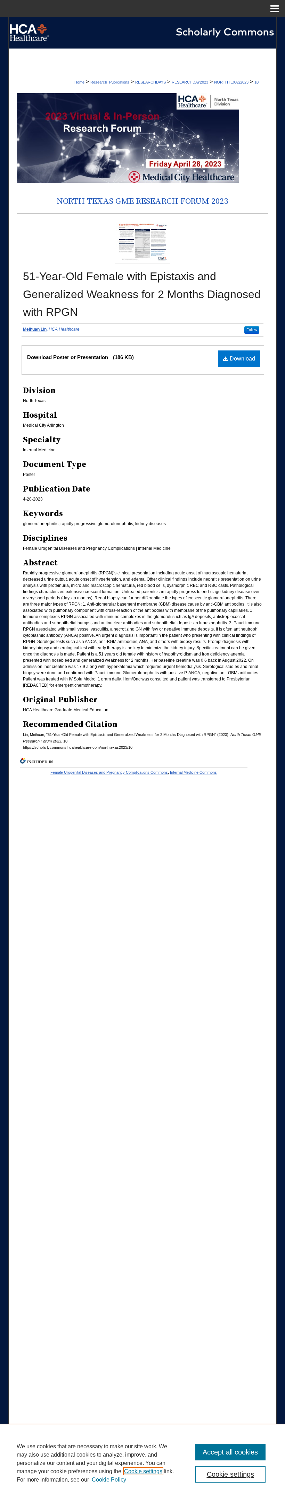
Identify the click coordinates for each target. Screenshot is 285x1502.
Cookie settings (143, 1471)
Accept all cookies (230, 1452)
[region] (142, 1463)
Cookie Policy (109, 1480)
